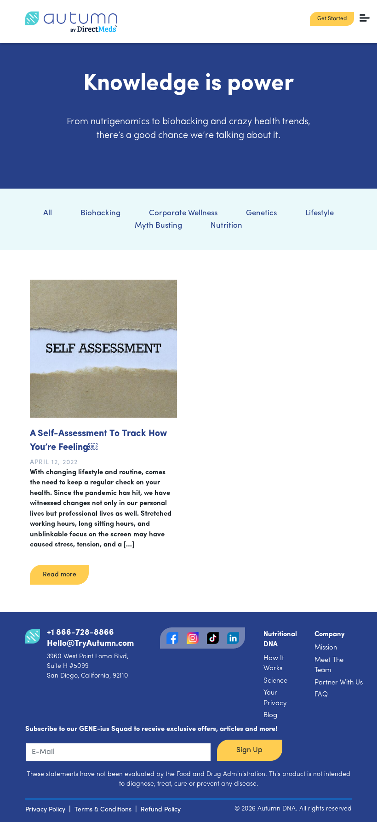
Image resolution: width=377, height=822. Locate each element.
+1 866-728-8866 (80, 633)
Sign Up (249, 750)
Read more (59, 574)
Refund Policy (161, 809)
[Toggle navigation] (365, 18)
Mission (325, 647)
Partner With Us (338, 682)
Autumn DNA (276, 808)
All (47, 213)
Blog (270, 715)
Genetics (261, 213)
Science (275, 681)
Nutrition (226, 226)
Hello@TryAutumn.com (90, 644)
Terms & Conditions (102, 809)
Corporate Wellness (183, 213)
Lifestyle (319, 213)
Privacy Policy (45, 809)
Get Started (332, 19)
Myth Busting (158, 226)
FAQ (321, 694)
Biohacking (100, 213)
